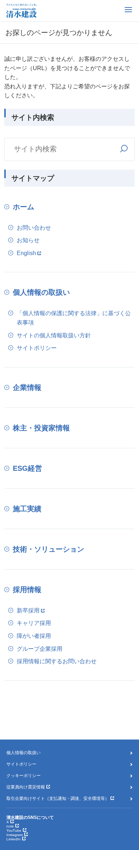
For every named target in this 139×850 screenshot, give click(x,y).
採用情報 (27, 589)
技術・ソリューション (48, 549)
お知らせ (28, 240)
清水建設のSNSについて (30, 817)
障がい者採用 (34, 636)
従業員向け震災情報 (25, 787)
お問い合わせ (34, 228)
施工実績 (27, 509)
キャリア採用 (34, 623)
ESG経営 (27, 468)
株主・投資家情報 (41, 428)
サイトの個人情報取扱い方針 (54, 335)
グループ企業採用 (39, 649)
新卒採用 (28, 610)
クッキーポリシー (23, 775)
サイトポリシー (37, 348)
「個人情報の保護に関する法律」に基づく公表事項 (74, 318)
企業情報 (27, 387)
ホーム (23, 207)
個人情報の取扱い (41, 292)
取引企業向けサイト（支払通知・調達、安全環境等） (57, 798)
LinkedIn (13, 839)
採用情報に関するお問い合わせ (57, 661)
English (26, 253)
